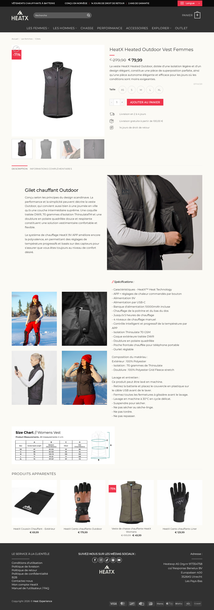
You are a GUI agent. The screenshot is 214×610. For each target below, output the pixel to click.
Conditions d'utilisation (27, 562)
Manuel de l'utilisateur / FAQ (30, 588)
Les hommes (64, 28)
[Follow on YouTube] (119, 560)
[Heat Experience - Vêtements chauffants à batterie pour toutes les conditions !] (20, 15)
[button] (190, 3)
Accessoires (137, 28)
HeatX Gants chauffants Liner (180, 528)
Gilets (37, 39)
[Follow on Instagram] (101, 560)
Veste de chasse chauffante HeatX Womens (131, 530)
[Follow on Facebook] (95, 560)
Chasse (87, 28)
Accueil (15, 39)
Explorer (160, 28)
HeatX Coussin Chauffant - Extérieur (34, 528)
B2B (14, 577)
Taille (112, 89)
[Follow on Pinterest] (113, 560)
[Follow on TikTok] (107, 560)
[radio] (122, 90)
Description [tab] (20, 169)
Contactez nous (22, 580)
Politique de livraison (25, 566)
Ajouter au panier (145, 102)
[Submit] (88, 15)
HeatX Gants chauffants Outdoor (83, 528)
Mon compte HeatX (25, 584)
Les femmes (37, 28)
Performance (109, 28)
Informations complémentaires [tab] (51, 169)
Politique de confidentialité (30, 573)
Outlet (181, 28)
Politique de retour (24, 570)
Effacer (198, 84)
